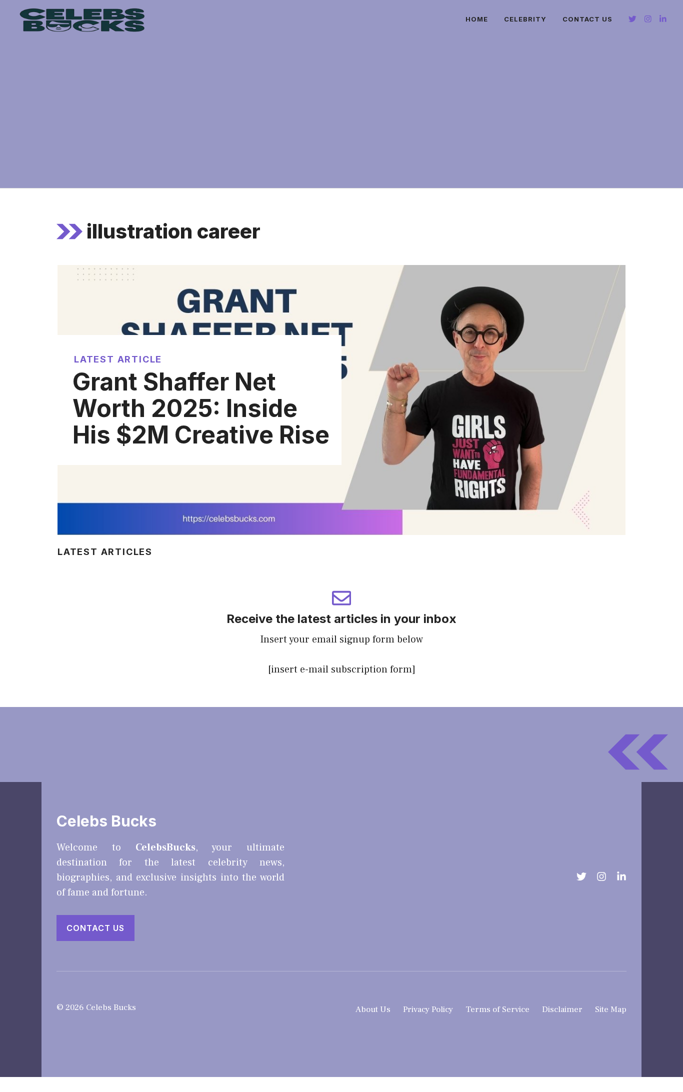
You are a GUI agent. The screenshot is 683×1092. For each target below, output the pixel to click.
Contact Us (587, 19)
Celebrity (525, 19)
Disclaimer (562, 1009)
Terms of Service (498, 1009)
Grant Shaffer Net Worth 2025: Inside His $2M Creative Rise (201, 408)
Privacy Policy (428, 1009)
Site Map (610, 1009)
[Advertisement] (342, 113)
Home (477, 19)
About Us (373, 1009)
